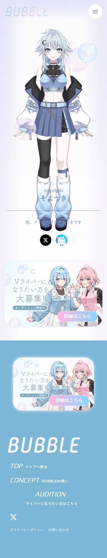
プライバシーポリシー (27, 529)
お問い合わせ (59, 529)
